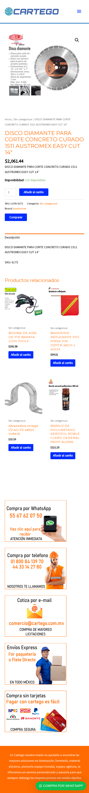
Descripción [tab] (12, 237)
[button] (77, 40)
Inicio (8, 119)
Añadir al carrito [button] (21, 355)
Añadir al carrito (34, 192)
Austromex (19, 208)
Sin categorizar (23, 119)
